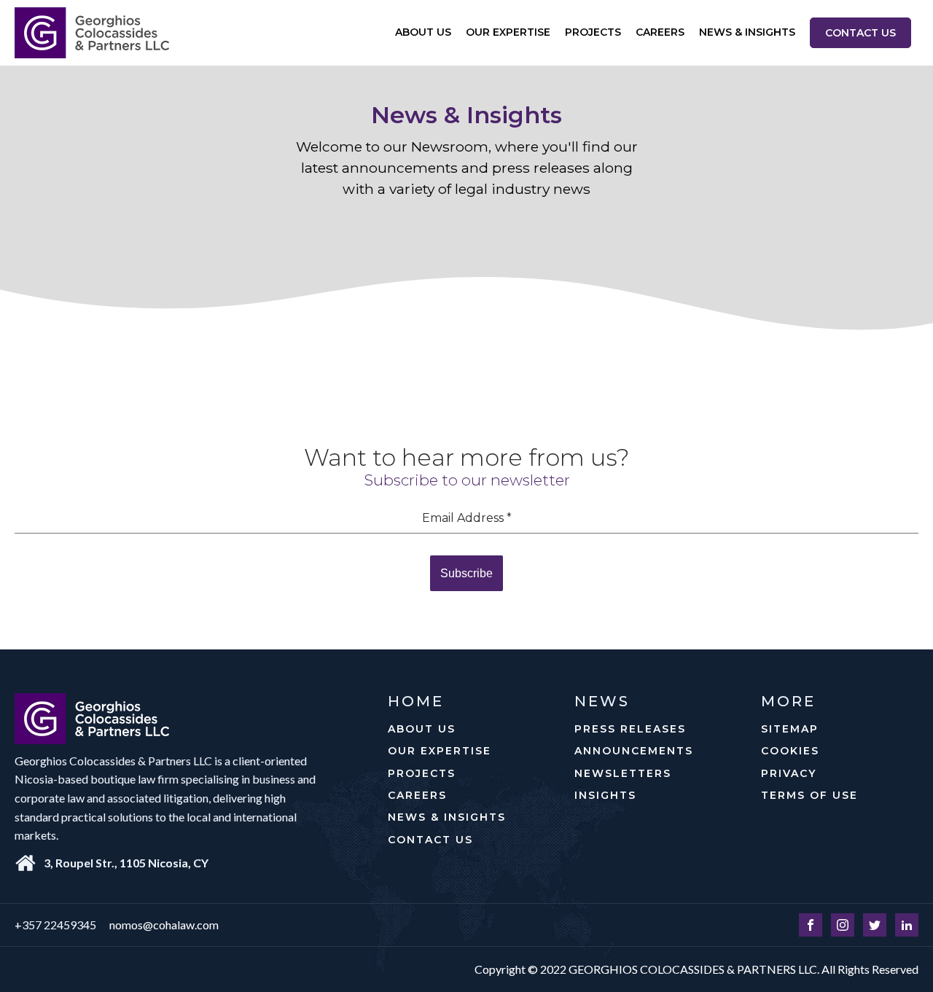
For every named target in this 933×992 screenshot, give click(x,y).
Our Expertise (508, 32)
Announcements (633, 750)
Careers (660, 32)
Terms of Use (809, 795)
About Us (423, 32)
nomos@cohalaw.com (164, 925)
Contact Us (860, 32)
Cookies (790, 750)
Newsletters (622, 773)
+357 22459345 (55, 925)
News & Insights (747, 32)
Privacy (788, 773)
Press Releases (630, 728)
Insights (605, 795)
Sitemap (790, 728)
